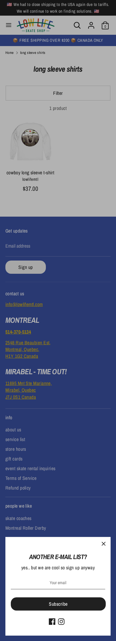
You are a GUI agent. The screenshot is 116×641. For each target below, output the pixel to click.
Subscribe (58, 604)
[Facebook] (52, 621)
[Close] (104, 544)
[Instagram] (61, 621)
